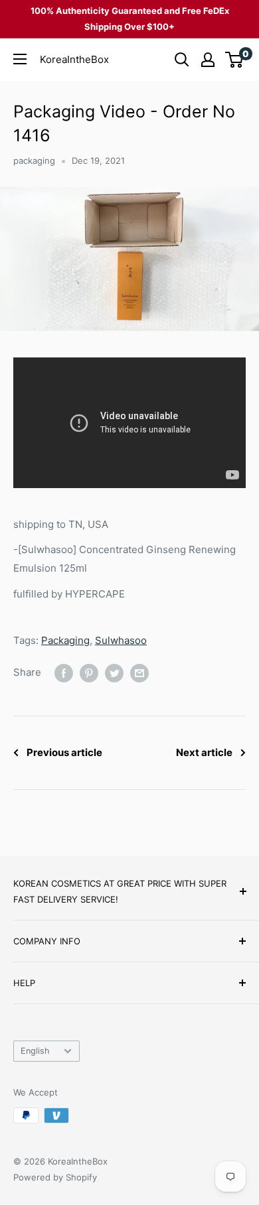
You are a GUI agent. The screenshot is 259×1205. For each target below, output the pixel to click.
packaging (34, 160)
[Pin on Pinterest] (89, 672)
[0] (234, 60)
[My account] (208, 59)
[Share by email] (139, 672)
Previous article (64, 752)
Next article (204, 752)
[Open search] (182, 59)
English (35, 1051)
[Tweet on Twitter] (114, 672)
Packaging (65, 640)
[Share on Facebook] (63, 672)
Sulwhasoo (121, 640)
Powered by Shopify (55, 1177)
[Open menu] (20, 59)
